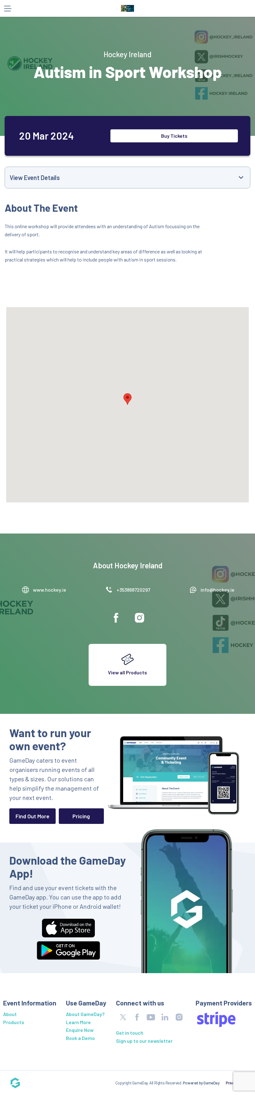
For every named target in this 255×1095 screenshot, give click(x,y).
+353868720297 (133, 590)
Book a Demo (80, 1038)
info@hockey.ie (217, 590)
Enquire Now (80, 1030)
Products (13, 1022)
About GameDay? (85, 1014)
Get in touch (129, 1033)
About (10, 1014)
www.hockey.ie (49, 590)
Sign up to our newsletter (144, 1041)
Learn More (78, 1022)
